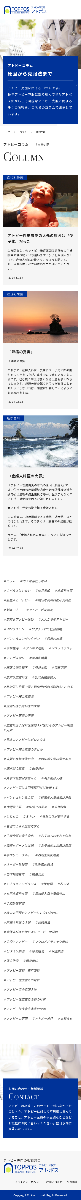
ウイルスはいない (18, 590)
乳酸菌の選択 (44, 864)
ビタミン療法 (15, 951)
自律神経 (60, 807)
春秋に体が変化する (55, 816)
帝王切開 (60, 667)
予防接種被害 (15, 903)
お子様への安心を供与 (56, 836)
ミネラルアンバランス (21, 884)
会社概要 (72, 1182)
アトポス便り (15, 658)
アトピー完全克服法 (19, 696)
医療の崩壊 (54, 638)
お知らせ (66, 1018)
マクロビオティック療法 (51, 941)
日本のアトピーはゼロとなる (26, 739)
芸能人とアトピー (18, 600)
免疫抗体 (38, 768)
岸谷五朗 (44, 590)
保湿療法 (57, 951)
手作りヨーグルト (18, 855)
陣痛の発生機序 (16, 667)
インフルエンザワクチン (23, 638)
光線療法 (44, 922)
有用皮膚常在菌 (16, 893)
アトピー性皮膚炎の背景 (23, 980)
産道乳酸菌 (39, 658)
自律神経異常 (15, 874)
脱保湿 (48, 884)
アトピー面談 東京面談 (23, 970)
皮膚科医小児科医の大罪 (23, 706)
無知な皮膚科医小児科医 (54, 600)
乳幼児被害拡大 (45, 677)
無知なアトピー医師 (19, 619)
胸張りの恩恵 (38, 807)
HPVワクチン (15, 629)
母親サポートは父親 (19, 845)
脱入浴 (64, 884)
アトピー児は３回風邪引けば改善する (32, 787)
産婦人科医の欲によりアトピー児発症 (32, 932)
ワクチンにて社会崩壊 (47, 629)
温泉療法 (32, 960)
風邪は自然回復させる (21, 778)
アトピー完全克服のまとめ (24, 749)
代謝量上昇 (13, 807)
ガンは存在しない (35, 581)
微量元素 (38, 874)
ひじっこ (12, 816)
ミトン (30, 816)
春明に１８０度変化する (23, 826)
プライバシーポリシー (28, 1182)
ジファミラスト (61, 648)
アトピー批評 (44, 1018)
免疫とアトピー (16, 941)
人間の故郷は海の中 (19, 759)
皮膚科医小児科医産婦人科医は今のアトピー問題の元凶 (38, 727)
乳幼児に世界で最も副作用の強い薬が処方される (39, 686)
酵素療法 (38, 951)
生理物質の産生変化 (19, 836)
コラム (10, 581)
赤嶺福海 (12, 648)
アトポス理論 (35, 648)
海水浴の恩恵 (15, 768)
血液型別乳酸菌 (48, 855)
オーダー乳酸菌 (16, 864)
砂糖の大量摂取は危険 (56, 797)
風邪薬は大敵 (53, 778)
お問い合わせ (54, 1182)
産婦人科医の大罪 (18, 922)
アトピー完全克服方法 (21, 989)
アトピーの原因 (16, 1018)
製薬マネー (13, 610)
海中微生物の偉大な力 (56, 759)
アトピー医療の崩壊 (19, 715)
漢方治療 (12, 960)
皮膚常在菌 (64, 590)
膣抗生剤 (41, 667)
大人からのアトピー (54, 619)
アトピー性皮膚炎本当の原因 (26, 1009)
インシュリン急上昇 (19, 797)
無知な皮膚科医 (16, 677)
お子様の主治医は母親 (56, 845)
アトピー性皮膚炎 (41, 610)
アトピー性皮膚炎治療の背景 (26, 999)
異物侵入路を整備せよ (50, 893)
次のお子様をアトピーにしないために (32, 912)
